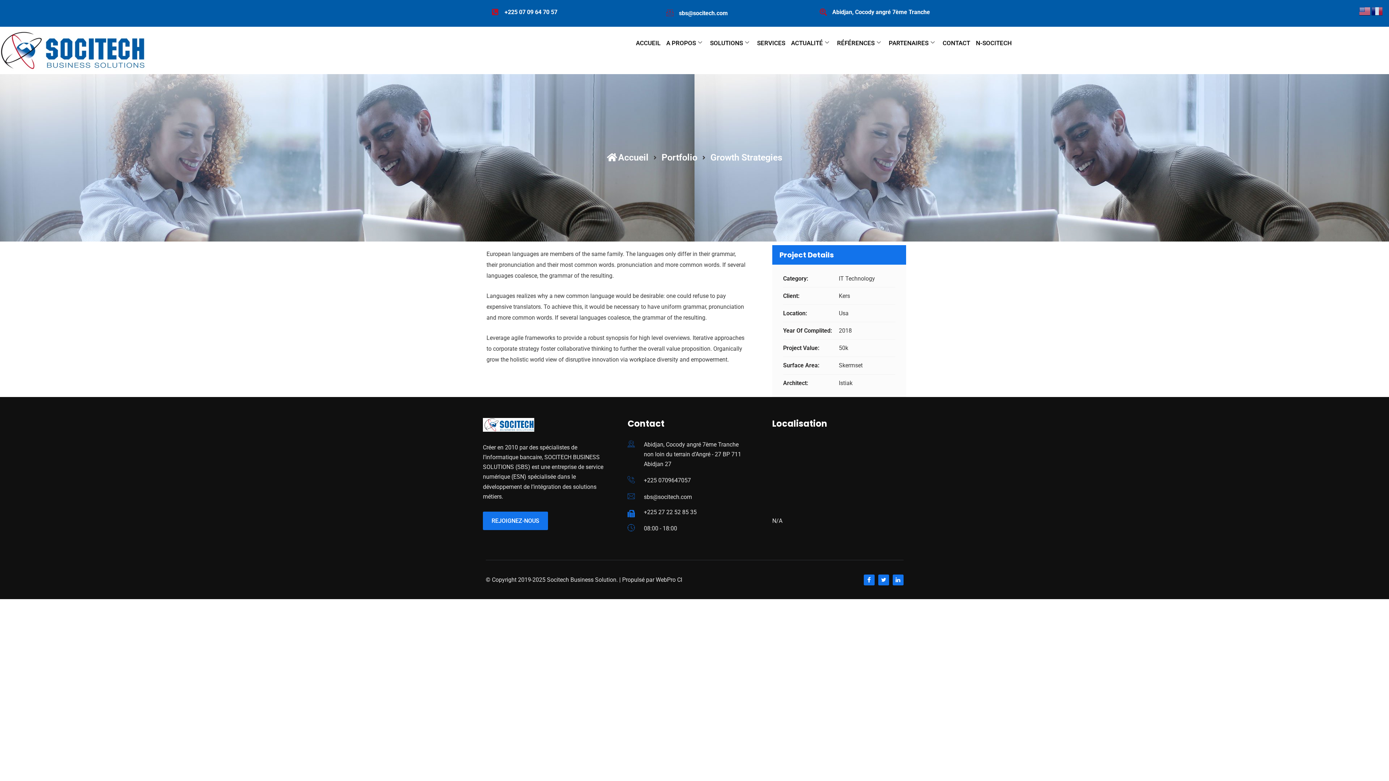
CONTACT (956, 43)
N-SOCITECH (994, 43)
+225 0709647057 (667, 480)
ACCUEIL (648, 43)
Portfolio (679, 157)
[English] (1365, 10)
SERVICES (771, 43)
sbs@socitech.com (668, 497)
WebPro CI (668, 579)
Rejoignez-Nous (515, 520)
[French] (1377, 10)
